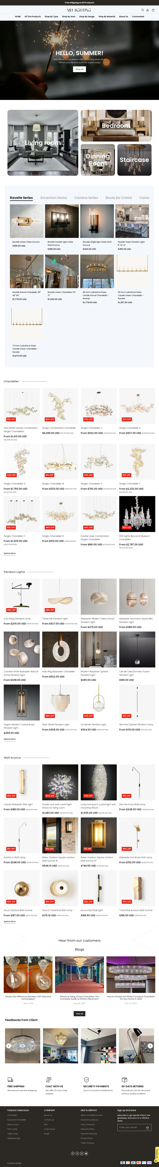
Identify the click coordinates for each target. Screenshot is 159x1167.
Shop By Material (107, 16)
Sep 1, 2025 (28, 1003)
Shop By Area (68, 16)
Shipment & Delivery (89, 1120)
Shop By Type (51, 16)
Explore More (10, 553)
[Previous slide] (8, 1045)
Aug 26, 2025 (79, 1003)
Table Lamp (12, 1133)
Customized (138, 16)
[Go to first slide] (150, 1045)
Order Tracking (87, 1143)
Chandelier (12, 1115)
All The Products (33, 16)
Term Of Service (88, 1124)
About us (48, 1115)
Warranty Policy (87, 1129)
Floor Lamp (12, 1129)
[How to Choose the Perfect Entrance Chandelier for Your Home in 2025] (130, 974)
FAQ (46, 1124)
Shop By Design (87, 16)
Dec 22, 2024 (131, 1003)
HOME (18, 16)
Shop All (79, 69)
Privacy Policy (87, 1138)
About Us (123, 16)
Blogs (46, 1133)
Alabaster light (13, 1138)
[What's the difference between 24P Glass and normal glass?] (28, 974)
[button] (142, 10)
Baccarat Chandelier (16, 1120)
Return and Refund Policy (92, 1115)
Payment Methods (89, 1133)
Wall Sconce (12, 1124)
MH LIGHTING (17, 1163)
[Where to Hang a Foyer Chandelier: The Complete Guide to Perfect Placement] (79, 974)
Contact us (49, 1120)
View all (79, 1013)
